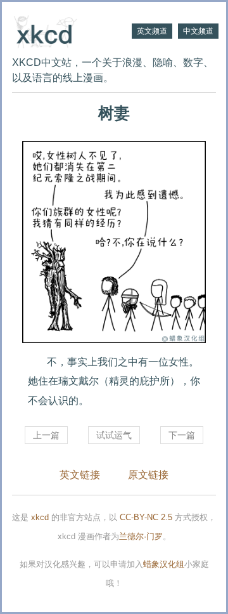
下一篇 (181, 435)
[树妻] (114, 242)
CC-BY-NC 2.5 (146, 517)
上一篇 (46, 435)
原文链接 (148, 474)
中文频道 (198, 31)
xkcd (40, 517)
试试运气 (114, 435)
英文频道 (152, 31)
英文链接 (80, 474)
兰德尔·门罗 (141, 536)
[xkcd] (63, 30)
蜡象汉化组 (163, 564)
